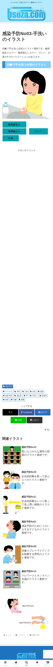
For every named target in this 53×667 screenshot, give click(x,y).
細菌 (22, 400)
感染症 (19, 396)
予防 (18, 392)
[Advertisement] (26, 267)
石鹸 (15, 400)
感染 (42, 392)
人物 (26, 392)
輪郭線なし (14, 131)
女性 (34, 392)
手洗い (34, 396)
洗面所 (44, 396)
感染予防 (8, 386)
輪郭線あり (14, 124)
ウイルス (8, 392)
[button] (34, 420)
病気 (7, 400)
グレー (38, 131)
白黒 (10, 138)
